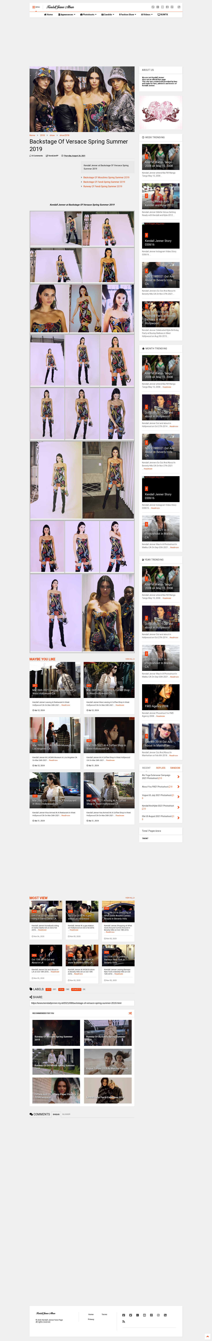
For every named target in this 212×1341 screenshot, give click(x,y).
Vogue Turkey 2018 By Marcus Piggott (107, 1068)
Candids (108, 14)
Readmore (66, 705)
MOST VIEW (38, 898)
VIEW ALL (129, 659)
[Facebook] (167, 7)
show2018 (64, 135)
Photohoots (88, 14)
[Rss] (179, 7)
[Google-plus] (157, 7)
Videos (146, 14)
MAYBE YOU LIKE (42, 659)
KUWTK (164, 14)
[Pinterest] (172, 7)
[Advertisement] (106, 42)
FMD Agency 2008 (156, 706)
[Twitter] (153, 7)
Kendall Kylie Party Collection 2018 (105, 1097)
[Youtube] (162, 7)
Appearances (66, 14)
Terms (104, 1314)
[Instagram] (158, 1315)
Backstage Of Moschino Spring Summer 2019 (106, 177)
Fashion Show (127, 14)
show (52, 135)
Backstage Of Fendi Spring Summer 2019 (104, 182)
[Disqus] (82, 1156)
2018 (42, 135)
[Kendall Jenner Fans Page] (60, 8)
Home (49, 14)
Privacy (91, 1319)
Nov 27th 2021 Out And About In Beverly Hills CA (159, 280)
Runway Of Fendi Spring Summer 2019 (102, 186)
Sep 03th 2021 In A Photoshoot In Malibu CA (158, 533)
